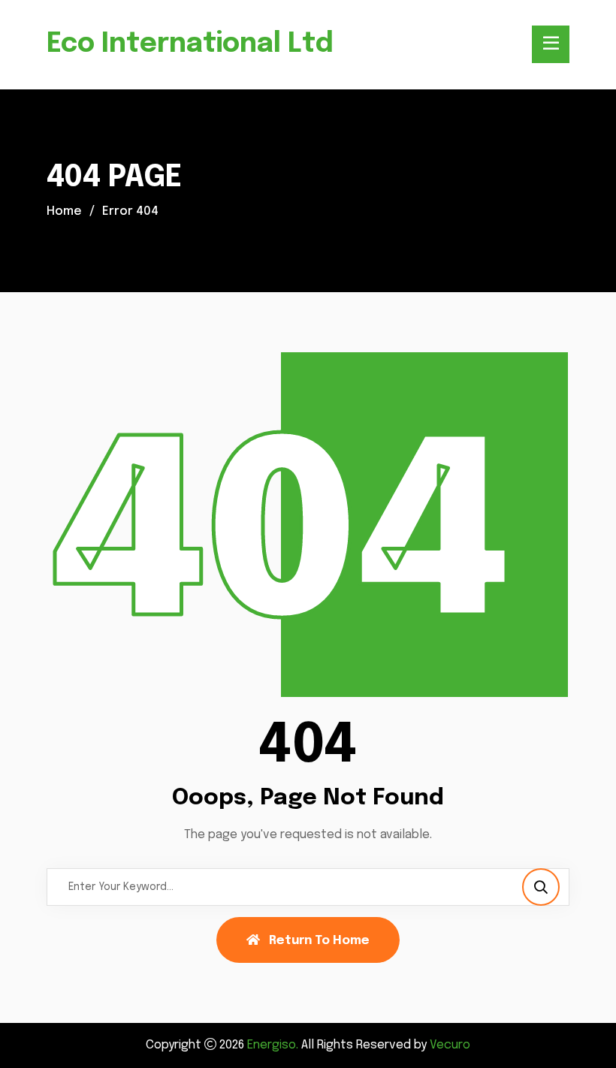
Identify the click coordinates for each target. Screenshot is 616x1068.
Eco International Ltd (190, 44)
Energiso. (272, 1045)
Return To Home (319, 940)
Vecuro (450, 1045)
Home (64, 211)
